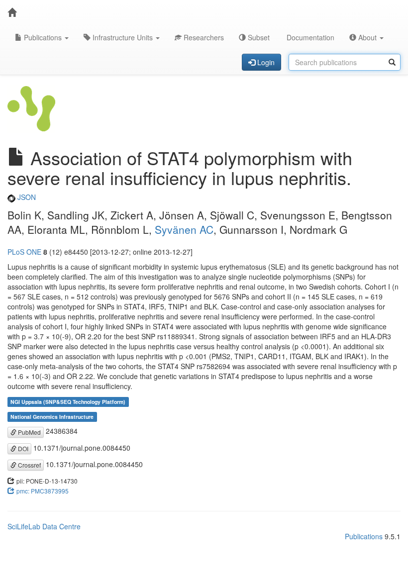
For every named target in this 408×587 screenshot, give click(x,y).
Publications (43, 37)
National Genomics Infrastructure (52, 416)
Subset (258, 37)
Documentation (309, 37)
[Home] (12, 12)
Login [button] (265, 62)
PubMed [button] (28, 432)
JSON (25, 197)
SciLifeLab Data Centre (44, 526)
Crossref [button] (28, 465)
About (367, 37)
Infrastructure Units (123, 37)
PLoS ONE (24, 252)
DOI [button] (22, 448)
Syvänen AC (184, 229)
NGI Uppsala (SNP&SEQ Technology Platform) (67, 401)
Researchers (203, 37)
